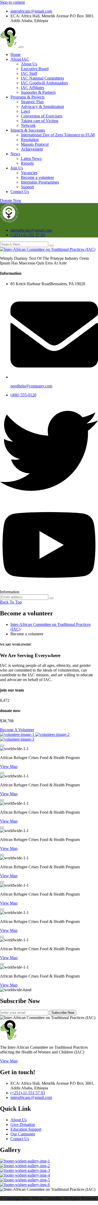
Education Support (25, 1129)
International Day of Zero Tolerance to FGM (58, 135)
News (15, 154)
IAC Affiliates (32, 87)
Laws (25, 111)
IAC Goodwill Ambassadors (44, 83)
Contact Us (19, 191)
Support (27, 187)
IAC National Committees (42, 78)
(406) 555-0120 (23, 395)
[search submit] (51, 245)
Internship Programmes (40, 182)
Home (15, 54)
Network (28, 125)
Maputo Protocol (35, 144)
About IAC (19, 59)
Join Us (16, 168)
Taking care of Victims (39, 120)
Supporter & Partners (38, 92)
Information (9, 592)
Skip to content (12, 2)
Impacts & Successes (27, 130)
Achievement (32, 149)
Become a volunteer (37, 177)
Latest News (31, 158)
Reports (27, 163)
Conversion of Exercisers (41, 116)
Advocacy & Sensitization (42, 106)
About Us (29, 64)
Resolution (30, 139)
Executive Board (35, 68)
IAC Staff (29, 73)
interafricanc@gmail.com (31, 11)
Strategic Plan (32, 102)
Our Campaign (22, 1134)
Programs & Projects (27, 97)
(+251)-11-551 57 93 (27, 235)
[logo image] (9, 221)
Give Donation (22, 1124)
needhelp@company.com (31, 386)
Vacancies (29, 172)
